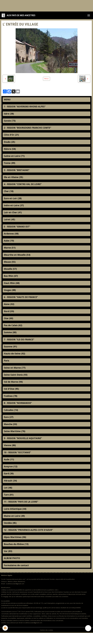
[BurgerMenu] (88, 15)
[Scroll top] (88, 628)
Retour (46, 79)
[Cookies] (5, 628)
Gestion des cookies (46, 630)
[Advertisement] (44, 5)
